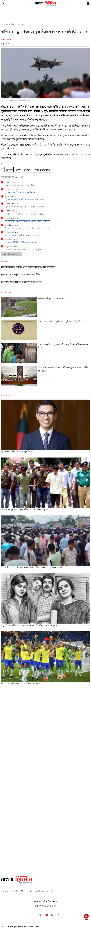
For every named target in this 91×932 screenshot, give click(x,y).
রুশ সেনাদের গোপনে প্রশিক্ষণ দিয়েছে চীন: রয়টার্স (22, 235)
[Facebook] (34, 915)
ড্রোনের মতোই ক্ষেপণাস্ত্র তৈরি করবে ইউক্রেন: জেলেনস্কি (24, 207)
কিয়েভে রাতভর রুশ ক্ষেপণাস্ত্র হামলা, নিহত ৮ (20, 185)
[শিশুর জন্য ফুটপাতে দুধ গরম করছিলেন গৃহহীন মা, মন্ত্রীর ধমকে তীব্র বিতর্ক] (45, 353)
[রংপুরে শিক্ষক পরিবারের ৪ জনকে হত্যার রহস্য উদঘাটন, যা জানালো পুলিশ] (45, 601)
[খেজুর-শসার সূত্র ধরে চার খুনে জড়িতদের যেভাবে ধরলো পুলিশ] (45, 486)
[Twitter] (40, 915)
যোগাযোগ (5, 891)
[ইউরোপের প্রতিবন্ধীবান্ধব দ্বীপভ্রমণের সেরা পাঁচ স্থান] (45, 284)
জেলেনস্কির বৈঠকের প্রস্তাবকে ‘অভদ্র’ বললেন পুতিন (23, 249)
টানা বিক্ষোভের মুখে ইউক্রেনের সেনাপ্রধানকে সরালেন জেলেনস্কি (27, 221)
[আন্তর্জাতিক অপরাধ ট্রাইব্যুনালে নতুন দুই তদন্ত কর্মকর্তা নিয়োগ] (45, 330)
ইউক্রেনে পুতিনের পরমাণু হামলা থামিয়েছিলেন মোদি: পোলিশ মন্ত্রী (27, 228)
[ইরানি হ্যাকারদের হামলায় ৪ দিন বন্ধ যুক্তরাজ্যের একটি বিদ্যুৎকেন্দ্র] (45, 269)
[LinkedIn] (52, 915)
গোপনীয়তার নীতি (18, 891)
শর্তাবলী (29, 891)
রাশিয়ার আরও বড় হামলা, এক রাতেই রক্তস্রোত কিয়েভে (24, 214)
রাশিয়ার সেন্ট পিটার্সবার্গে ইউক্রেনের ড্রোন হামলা (21, 242)
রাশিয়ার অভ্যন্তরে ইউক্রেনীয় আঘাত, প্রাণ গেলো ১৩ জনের (25, 199)
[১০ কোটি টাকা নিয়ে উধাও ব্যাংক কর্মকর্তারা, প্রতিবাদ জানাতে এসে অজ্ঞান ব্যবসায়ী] (45, 543)
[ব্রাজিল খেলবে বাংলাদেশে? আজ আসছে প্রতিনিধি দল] (45, 658)
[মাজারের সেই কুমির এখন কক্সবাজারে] (45, 307)
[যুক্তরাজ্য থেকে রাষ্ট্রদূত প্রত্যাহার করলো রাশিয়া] (45, 276)
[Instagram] (58, 915)
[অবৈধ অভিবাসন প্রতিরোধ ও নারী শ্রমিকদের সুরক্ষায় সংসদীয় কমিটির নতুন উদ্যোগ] (45, 376)
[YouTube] (46, 915)
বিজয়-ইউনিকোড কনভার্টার (43, 891)
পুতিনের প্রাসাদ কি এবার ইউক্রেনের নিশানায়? (20, 192)
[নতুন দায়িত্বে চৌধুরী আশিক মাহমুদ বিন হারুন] (45, 428)
